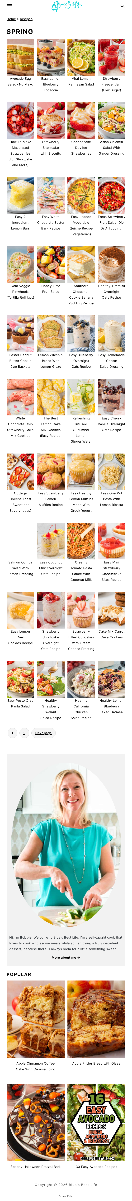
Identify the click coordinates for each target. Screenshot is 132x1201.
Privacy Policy (66, 1196)
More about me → (66, 957)
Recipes (26, 19)
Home (11, 19)
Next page (43, 733)
